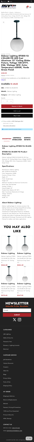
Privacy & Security (8, 415)
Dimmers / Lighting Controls (11, 345)
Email (11, 1)
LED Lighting (6, 334)
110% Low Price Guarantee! (11, 411)
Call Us (4, 1)
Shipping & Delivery (9, 396)
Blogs (4, 374)
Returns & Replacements (10, 400)
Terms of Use (6, 382)
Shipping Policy (7, 385)
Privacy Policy (7, 378)
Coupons (5, 367)
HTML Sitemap (7, 418)
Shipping (3, 75)
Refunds (5, 403)
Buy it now (17, 116)
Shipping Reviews (27, 139)
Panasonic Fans (7, 341)
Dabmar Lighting (12, 91)
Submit (17, 315)
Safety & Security (8, 338)
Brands (11, 12)
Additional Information (17, 139)
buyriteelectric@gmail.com (14, 430)
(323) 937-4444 (16, 428)
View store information (9, 125)
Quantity (3, 98)
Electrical (5, 349)
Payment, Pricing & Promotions (12, 407)
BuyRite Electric (5, 12)
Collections (17, 12)
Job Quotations (7, 359)
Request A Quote (17, 106)
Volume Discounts (8, 363)
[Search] (31, 1)
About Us (5, 371)
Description (6, 139)
